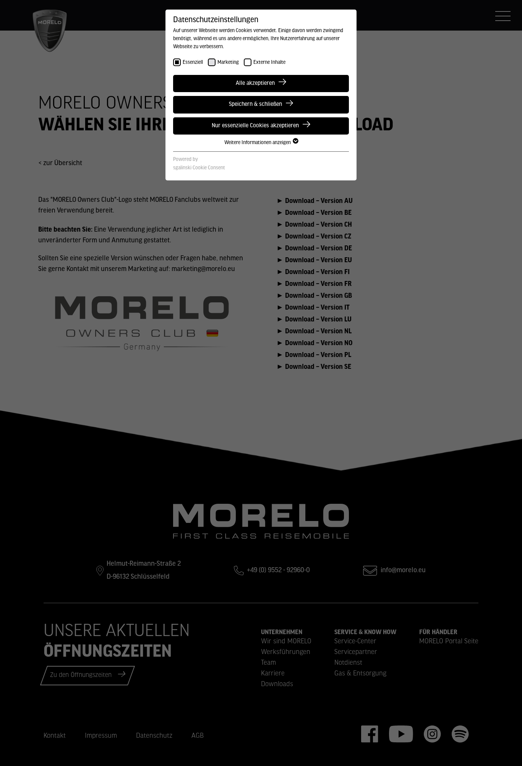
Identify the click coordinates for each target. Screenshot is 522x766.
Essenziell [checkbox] (193, 62)
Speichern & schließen (255, 104)
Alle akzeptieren (255, 83)
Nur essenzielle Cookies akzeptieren (255, 126)
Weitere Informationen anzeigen (258, 143)
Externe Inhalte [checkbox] (269, 62)
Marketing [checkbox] (228, 62)
